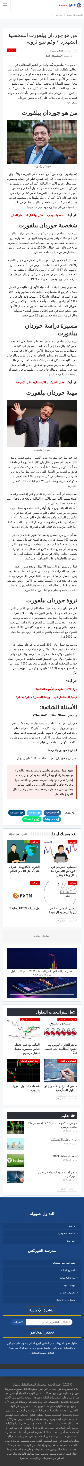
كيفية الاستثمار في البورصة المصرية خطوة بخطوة (46, 697)
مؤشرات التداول (67, 1292)
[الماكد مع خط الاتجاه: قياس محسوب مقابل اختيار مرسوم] (23, 1029)
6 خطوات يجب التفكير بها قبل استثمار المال (38, 215)
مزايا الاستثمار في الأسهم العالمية (56, 689)
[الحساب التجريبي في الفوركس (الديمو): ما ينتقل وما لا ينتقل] (60, 851)
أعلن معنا (70, 1240)
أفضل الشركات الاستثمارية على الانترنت (40, 382)
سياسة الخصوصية (66, 1233)
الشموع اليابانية (68, 1270)
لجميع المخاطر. (38, 1352)
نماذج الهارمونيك (67, 1277)
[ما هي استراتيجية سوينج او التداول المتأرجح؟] (60, 1070)
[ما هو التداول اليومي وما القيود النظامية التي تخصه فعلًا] (60, 1029)
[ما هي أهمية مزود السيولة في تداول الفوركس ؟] (15, 1177)
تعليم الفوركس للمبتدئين (63, 1262)
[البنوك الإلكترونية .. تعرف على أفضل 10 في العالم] (23, 851)
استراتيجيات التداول (67, 1019)
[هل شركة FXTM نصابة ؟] (23, 892)
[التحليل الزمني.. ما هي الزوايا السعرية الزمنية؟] (60, 892)
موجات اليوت (69, 1285)
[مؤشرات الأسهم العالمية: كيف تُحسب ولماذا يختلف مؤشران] (15, 1127)
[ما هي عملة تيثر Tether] (15, 1160)
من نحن (71, 1226)
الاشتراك (18, 1322)
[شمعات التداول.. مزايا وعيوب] (23, 1070)
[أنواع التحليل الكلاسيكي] (15, 1144)
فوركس (11, 50)
